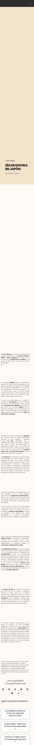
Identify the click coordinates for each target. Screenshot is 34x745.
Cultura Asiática (20, 3)
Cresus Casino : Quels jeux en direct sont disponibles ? (15, 726)
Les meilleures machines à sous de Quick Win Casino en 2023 (15, 713)
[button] (3, 689)
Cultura (16, 173)
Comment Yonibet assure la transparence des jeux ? (15, 739)
